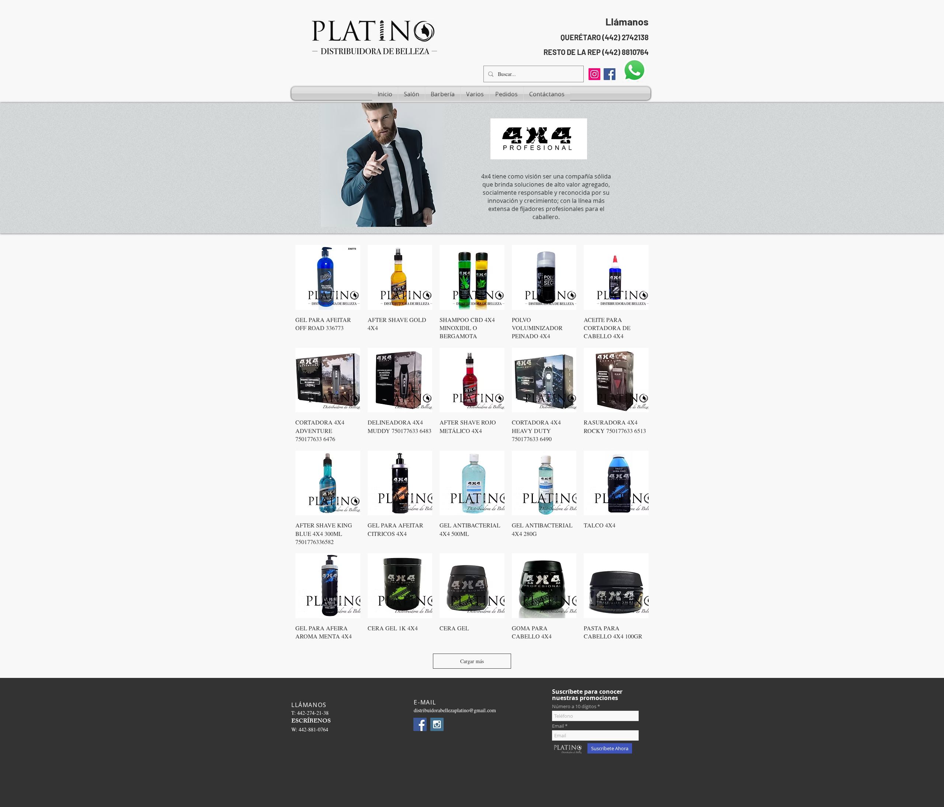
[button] (411, 94)
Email (558, 726)
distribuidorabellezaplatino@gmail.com (455, 710)
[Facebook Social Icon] (609, 74)
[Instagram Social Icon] (437, 724)
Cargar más (472, 661)
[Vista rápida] (327, 277)
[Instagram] (594, 74)
